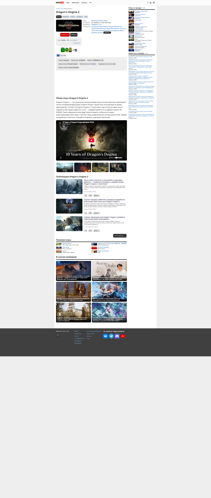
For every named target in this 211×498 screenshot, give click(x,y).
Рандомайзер (78, 343)
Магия (121, 30)
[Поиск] (148, 3)
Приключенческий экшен (98, 28)
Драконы (116, 30)
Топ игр (76, 336)
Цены (86, 16)
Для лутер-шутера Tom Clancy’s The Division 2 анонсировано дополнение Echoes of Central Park (141, 107)
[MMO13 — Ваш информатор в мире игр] (60, 3)
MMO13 (76, 331)
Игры (67, 2)
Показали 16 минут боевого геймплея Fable (140, 56)
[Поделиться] (73, 50)
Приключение (104, 26)
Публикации (75, 2)
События (73, 16)
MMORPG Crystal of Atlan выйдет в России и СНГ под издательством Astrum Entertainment (109, 299)
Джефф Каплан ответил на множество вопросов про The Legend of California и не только (73, 299)
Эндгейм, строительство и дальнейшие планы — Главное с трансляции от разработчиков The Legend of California (73, 319)
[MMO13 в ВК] (105, 336)
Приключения (99, 20)
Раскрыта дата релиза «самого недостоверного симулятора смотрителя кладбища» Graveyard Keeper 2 (141, 116)
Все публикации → (120, 235)
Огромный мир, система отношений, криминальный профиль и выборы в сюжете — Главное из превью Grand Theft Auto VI (141, 77)
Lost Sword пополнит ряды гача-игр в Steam (140, 111)
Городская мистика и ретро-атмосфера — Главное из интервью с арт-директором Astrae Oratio (109, 278)
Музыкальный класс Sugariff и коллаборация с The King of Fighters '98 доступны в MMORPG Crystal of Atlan (141, 92)
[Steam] (76, 50)
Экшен (106, 20)
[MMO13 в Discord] (117, 336)
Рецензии (84, 2)
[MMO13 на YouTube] (122, 336)
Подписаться (65, 34)
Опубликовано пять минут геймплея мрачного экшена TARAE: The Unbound (141, 82)
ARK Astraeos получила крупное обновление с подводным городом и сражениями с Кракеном (141, 97)
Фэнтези (116, 28)
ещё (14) (106, 32)
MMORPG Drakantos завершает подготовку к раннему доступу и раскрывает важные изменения (141, 61)
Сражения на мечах (97, 32)
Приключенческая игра (115, 26)
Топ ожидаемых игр (79, 338)
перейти (93, 64)
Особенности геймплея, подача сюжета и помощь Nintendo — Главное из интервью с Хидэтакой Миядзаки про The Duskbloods (73, 277)
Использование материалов (94, 331)
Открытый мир (99, 30)
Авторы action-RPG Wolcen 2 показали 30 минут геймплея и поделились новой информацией (142, 87)
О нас (88, 338)
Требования (80, 16)
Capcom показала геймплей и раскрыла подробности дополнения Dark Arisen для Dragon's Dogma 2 (104, 200)
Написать (74, 34)
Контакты (89, 336)
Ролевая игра (95, 26)
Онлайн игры (78, 333)
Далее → (96, 195)
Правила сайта (90, 333)
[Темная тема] (151, 3)
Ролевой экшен (108, 30)
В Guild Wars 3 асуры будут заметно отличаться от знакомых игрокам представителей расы (141, 72)
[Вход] (153, 3)
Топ (91, 2)
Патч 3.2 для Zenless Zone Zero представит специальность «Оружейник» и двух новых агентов (140, 67)
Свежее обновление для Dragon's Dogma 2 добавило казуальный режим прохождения (104, 218)
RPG (92, 20)
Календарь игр (78, 341)
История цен (76, 43)
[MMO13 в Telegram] (111, 336)
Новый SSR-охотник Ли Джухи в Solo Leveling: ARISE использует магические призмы (141, 101)
